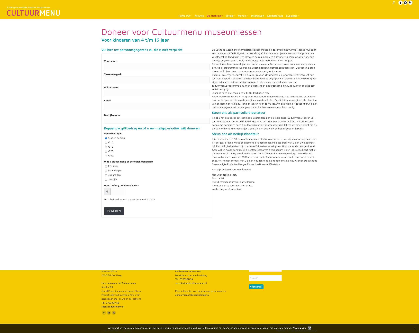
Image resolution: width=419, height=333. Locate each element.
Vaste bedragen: (113, 133)
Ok (309, 328)
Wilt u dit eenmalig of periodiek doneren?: (128, 161)
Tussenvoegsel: (113, 74)
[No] (415, 328)
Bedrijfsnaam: (112, 115)
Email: (108, 100)
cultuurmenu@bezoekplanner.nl (192, 294)
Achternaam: (111, 87)
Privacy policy (299, 328)
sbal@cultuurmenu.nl (112, 306)
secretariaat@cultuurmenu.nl (191, 283)
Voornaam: (110, 61)
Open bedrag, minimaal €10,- (121, 185)
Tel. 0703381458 (110, 302)
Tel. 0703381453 (184, 279)
